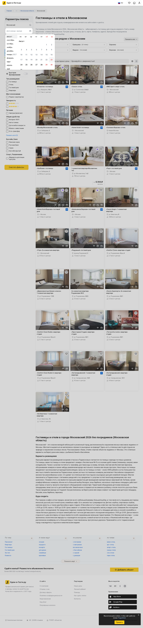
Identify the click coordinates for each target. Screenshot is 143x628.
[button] (129, 3)
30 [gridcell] (51, 65)
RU (122, 3)
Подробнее (122, 618)
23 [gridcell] (51, 60)
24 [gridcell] (21, 65)
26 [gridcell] (31, 65)
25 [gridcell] (26, 65)
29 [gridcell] (46, 65)
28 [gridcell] (41, 65)
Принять (119, 622)
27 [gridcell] (36, 65)
